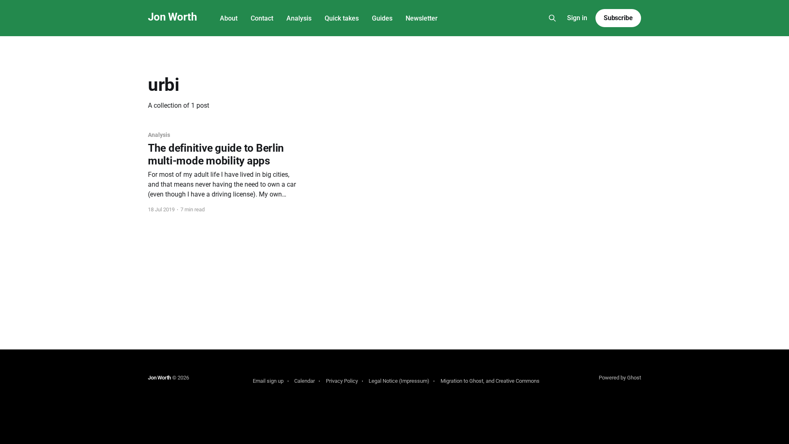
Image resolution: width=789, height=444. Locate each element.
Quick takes (342, 18)
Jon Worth (172, 17)
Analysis (298, 18)
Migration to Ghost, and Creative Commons (490, 381)
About (229, 18)
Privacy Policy (342, 381)
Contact (262, 18)
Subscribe (618, 18)
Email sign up (268, 381)
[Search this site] (552, 18)
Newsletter (422, 18)
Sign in (577, 18)
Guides (382, 18)
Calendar (304, 381)
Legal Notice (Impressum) (399, 381)
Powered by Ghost (620, 378)
